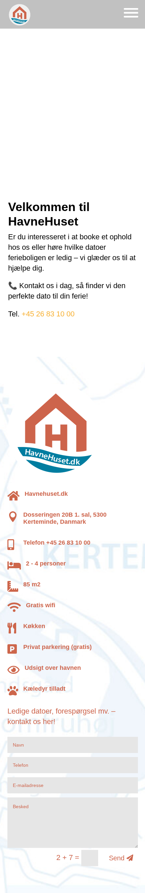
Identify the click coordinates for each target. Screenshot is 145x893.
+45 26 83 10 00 (48, 314)
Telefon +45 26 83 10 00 (56, 542)
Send (116, 858)
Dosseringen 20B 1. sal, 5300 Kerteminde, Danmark (65, 518)
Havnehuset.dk (46, 493)
